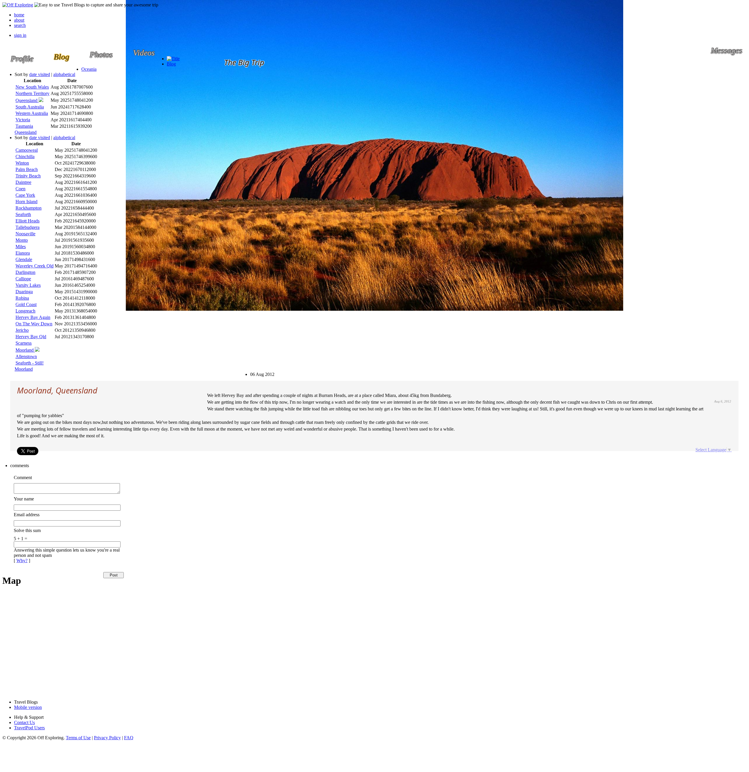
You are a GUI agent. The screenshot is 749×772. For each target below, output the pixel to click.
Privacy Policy (107, 737)
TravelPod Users (29, 727)
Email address (26, 514)
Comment (23, 477)
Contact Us (24, 722)
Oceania (89, 69)
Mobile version (28, 707)
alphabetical (64, 74)
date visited (39, 74)
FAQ (128, 737)
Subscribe (255, 371)
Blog (171, 63)
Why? (22, 560)
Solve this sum (27, 530)
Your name (24, 498)
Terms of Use (78, 737)
